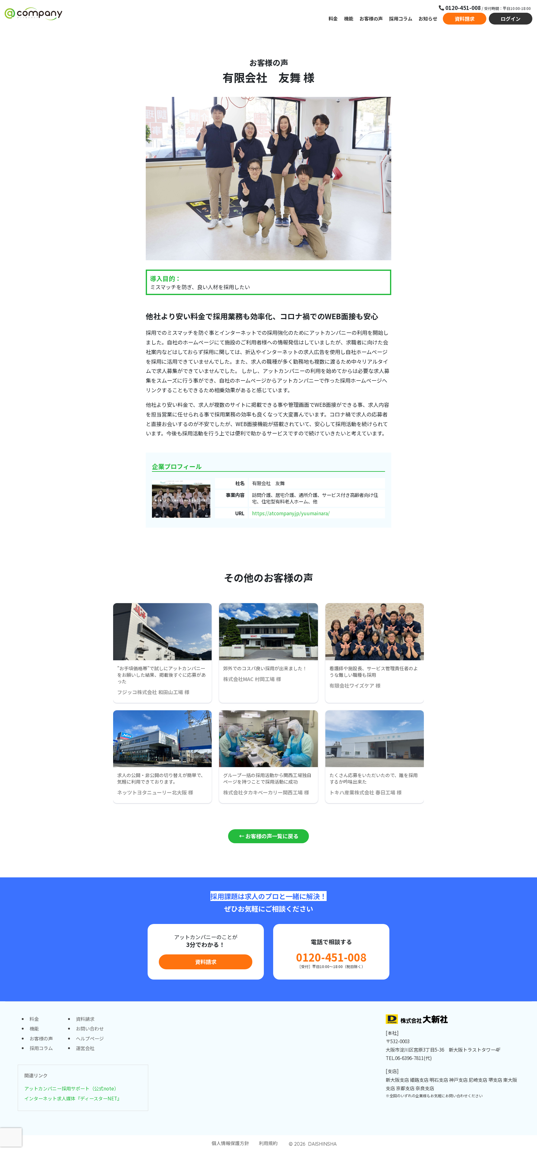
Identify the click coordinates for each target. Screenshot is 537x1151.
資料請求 (465, 18)
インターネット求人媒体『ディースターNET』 (73, 1098)
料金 (333, 18)
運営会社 (85, 1047)
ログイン (511, 18)
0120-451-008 (331, 957)
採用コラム (400, 18)
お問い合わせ (90, 1028)
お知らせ (428, 18)
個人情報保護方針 (230, 1143)
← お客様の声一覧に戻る (268, 836)
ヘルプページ (90, 1038)
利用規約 (268, 1143)
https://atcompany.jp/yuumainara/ (291, 513)
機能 (348, 18)
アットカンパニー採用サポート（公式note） (71, 1088)
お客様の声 (371, 18)
